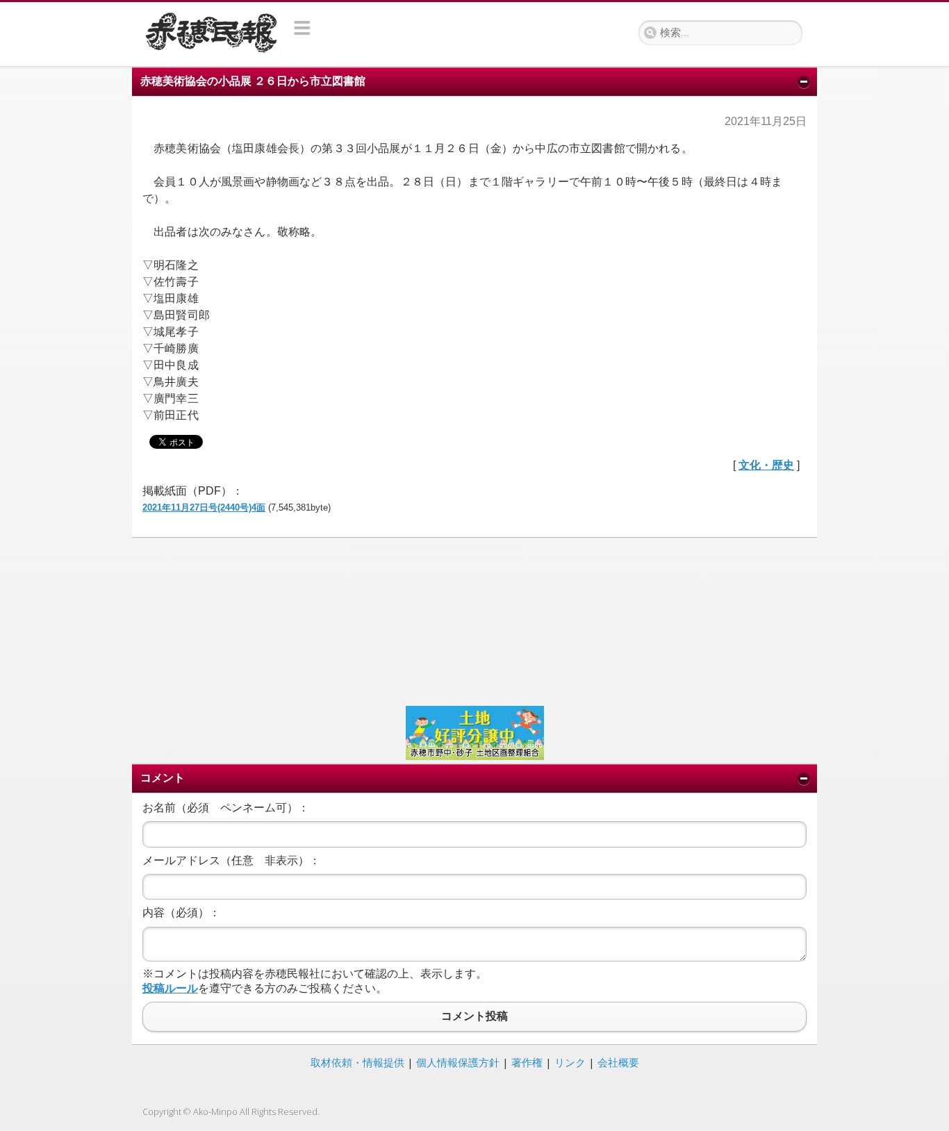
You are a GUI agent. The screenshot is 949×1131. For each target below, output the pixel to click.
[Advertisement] (474, 620)
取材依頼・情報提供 (357, 1062)
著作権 (527, 1062)
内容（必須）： (181, 912)
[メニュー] (302, 28)
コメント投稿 (474, 1016)
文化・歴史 (766, 465)
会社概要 (618, 1062)
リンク (570, 1062)
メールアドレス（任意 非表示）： (231, 860)
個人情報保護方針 (458, 1062)
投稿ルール (170, 988)
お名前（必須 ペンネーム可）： (225, 808)
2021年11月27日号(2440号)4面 (203, 507)
